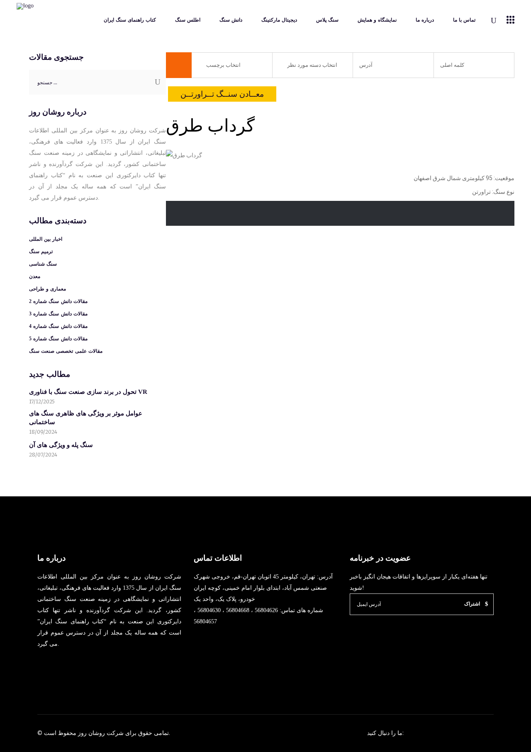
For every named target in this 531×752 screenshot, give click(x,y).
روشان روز (90, 733)
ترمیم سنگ (41, 251)
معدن (34, 276)
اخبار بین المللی (45, 239)
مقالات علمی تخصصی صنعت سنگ (65, 351)
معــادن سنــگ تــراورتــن (222, 94)
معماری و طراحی (47, 289)
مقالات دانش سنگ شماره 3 (58, 314)
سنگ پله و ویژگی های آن (61, 445)
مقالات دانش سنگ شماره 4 (58, 326)
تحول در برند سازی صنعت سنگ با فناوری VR (88, 391)
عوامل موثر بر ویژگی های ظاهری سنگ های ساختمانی (85, 417)
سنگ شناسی (43, 264)
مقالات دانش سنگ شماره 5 (58, 339)
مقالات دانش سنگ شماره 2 (58, 301)
